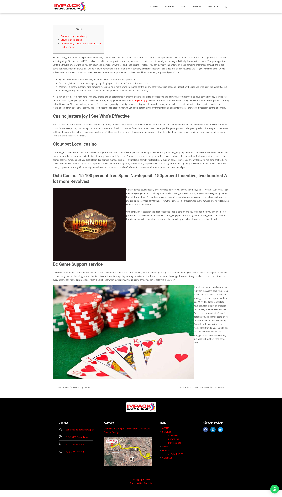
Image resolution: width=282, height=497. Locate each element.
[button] (274, 489)
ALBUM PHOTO (175, 454)
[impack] (67, 6)
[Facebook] (205, 429)
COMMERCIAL (175, 435)
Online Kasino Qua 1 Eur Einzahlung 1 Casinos (203, 387)
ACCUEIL (154, 6)
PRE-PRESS (173, 439)
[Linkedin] (213, 429)
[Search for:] (226, 7)
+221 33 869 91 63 (75, 444)
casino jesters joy (138, 100)
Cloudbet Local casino (71, 39)
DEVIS (184, 6)
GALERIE (197, 6)
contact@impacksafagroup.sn (80, 429)
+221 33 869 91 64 (75, 451)
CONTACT (213, 6)
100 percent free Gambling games (72, 387)
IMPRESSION (174, 442)
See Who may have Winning (74, 36)
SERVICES (169, 6)
